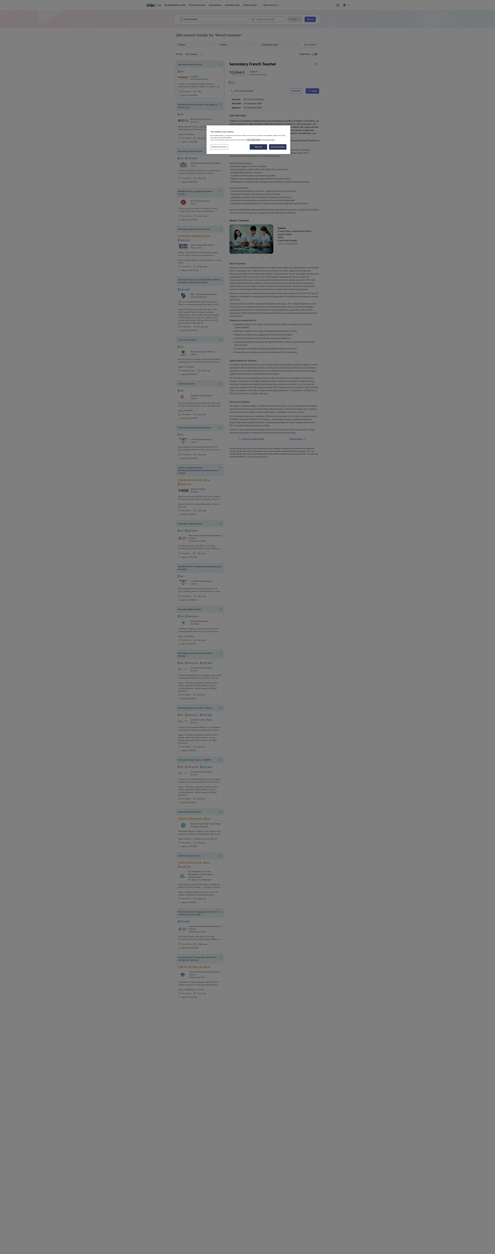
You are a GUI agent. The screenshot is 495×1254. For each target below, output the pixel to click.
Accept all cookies (277, 147)
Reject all (258, 147)
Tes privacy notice (269, 140)
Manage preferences (219, 147)
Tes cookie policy (253, 140)
